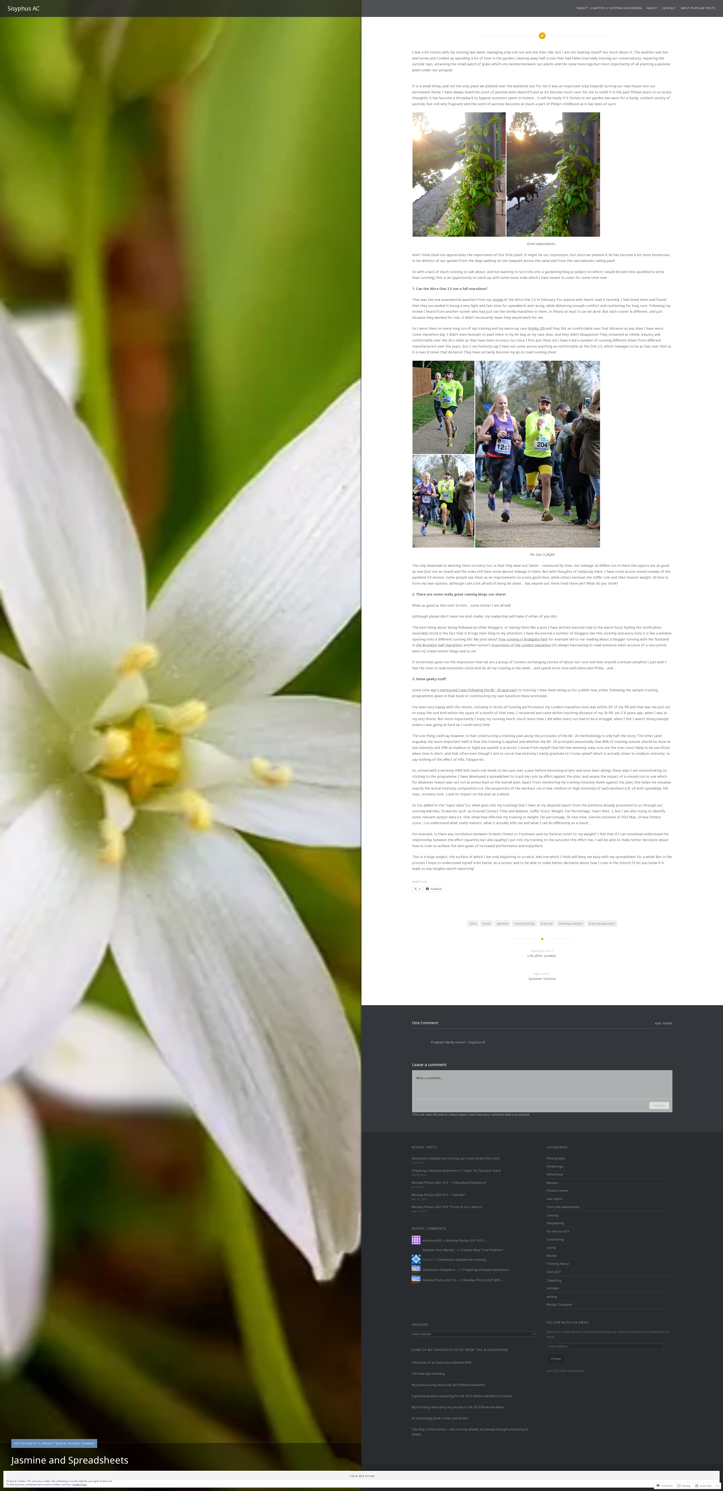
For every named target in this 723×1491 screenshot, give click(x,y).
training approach (602, 923)
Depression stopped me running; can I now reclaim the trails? (456, 1158)
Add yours (664, 1023)
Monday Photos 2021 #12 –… (467, 1240)
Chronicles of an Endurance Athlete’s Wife (442, 1362)
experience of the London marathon (521, 645)
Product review (54, 1443)
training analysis (571, 923)
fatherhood (555, 1174)
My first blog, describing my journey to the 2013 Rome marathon (458, 1407)
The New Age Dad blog (428, 1374)
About (652, 8)
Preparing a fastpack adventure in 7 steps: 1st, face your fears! (456, 1170)
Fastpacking (555, 1223)
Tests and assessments (563, 1207)
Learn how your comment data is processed (498, 1114)
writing (552, 1297)
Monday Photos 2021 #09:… (483, 1280)
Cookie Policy (79, 1484)
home (487, 923)
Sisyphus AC (24, 8)
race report (555, 1199)
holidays (553, 1288)
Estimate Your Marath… (439, 1250)
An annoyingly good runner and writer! (440, 1418)
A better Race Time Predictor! (482, 1250)
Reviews (74, 1443)
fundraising (555, 1239)
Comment (659, 1105)
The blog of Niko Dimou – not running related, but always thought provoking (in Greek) (470, 1431)
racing (551, 1247)
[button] (459, 174)
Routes (552, 1256)
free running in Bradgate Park (523, 639)
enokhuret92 (432, 1240)
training (547, 923)
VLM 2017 (554, 1272)
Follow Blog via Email (568, 1322)
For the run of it (27, 1443)
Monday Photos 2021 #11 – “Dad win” (438, 1195)
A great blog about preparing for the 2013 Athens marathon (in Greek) (462, 1396)
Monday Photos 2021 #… (440, 1280)
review (498, 299)
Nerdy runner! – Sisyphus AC (465, 1042)
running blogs (524, 923)
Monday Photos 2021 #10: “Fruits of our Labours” (447, 1207)
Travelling (554, 1280)
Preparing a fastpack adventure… (487, 1270)
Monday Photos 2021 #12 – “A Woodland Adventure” (449, 1183)
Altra (473, 923)
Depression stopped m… (440, 1270)
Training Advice (558, 1264)
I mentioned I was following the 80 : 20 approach (477, 690)
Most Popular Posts (698, 8)
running (88, 1443)
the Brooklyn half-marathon (439, 645)
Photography (556, 1158)
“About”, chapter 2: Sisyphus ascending (609, 8)
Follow (556, 1359)
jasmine (502, 923)
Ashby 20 (536, 328)
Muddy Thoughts (559, 1304)
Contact (669, 8)
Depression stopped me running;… (463, 1259)
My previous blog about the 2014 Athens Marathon (448, 1385)
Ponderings (555, 1166)
